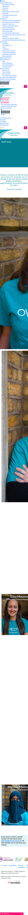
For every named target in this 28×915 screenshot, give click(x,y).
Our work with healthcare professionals (13, 40)
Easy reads (5, 17)
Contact (4, 865)
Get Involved (3, 42)
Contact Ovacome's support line (11, 20)
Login (2, 90)
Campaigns (5, 43)
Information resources (8, 29)
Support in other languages (10, 26)
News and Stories (5, 59)
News (4, 61)
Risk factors (5, 6)
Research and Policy (5, 58)
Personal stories (7, 66)
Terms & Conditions (21, 866)
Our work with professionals (8, 77)
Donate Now (4, 83)
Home (3, 1)
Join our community (8, 27)
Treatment (5, 13)
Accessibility (13, 865)
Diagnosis (5, 10)
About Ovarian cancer (6, 2)
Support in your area (8, 24)
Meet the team (6, 72)
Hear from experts (7, 31)
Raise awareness (7, 56)
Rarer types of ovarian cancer (10, 11)
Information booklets (8, 4)
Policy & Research (7, 63)
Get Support (3, 18)
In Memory (5, 49)
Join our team (6, 74)
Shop (3, 47)
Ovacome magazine (8, 65)
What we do (5, 70)
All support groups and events (10, 22)
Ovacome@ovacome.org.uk (10, 841)
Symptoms (5, 8)
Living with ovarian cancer (9, 15)
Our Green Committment (9, 75)
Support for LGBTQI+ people (10, 38)
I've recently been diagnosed (10, 33)
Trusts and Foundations (9, 52)
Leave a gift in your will (8, 50)
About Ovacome (4, 68)
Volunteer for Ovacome (9, 54)
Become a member (5, 81)
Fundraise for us (7, 45)
